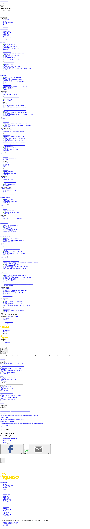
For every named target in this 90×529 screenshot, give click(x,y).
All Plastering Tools (4, 162)
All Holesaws (3, 75)
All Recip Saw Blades (4, 273)
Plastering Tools (6, 501)
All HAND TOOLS (4, 29)
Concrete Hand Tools (7, 495)
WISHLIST (6, 318)
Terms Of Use (5, 525)
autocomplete (3, 353)
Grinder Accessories (7, 486)
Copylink (2, 455)
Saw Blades (5, 488)
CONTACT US (8, 320)
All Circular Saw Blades (5, 257)
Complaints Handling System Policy (10, 523)
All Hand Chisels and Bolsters (6, 188)
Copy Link (3, 462)
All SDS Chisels (3, 118)
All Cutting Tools (3, 216)
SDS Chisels (5, 489)
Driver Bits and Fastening (8, 485)
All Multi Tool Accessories (5, 288)
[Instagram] (2, 481)
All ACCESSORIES (4, 19)
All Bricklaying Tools (4, 153)
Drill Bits (4, 484)
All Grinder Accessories (5, 92)
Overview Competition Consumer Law (10, 522)
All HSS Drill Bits (4, 223)
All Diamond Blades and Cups (6, 236)
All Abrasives (3, 244)
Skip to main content (4, 1)
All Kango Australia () (5, 425)
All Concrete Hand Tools (5, 197)
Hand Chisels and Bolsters (8, 500)
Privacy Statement (6, 524)
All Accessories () (4, 381)
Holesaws (5, 487)
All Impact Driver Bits (4, 299)
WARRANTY (8, 323)
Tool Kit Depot (16, 316)
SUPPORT (5, 319)
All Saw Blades (3, 103)
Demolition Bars (6, 497)
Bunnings (10, 316)
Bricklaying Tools (6, 494)
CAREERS (5, 508)
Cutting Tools (5, 496)
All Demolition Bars (4, 177)
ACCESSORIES (6, 330)
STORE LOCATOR (9, 322)
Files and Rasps (6, 498)
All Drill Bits (3, 42)
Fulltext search (3, 361)
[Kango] (4, 328)
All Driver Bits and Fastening (6, 129)
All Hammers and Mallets (5, 205)
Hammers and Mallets (7, 499)
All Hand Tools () (4, 404)
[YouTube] (4, 481)
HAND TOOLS (6, 331)
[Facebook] (1, 481)
